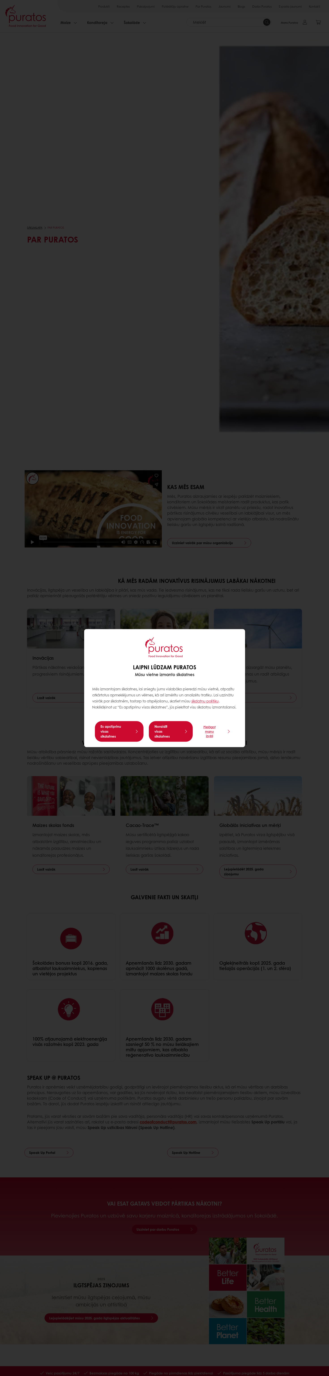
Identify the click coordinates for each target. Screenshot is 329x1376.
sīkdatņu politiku (205, 701)
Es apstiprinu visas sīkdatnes (110, 731)
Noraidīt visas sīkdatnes (162, 731)
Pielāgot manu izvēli (209, 731)
